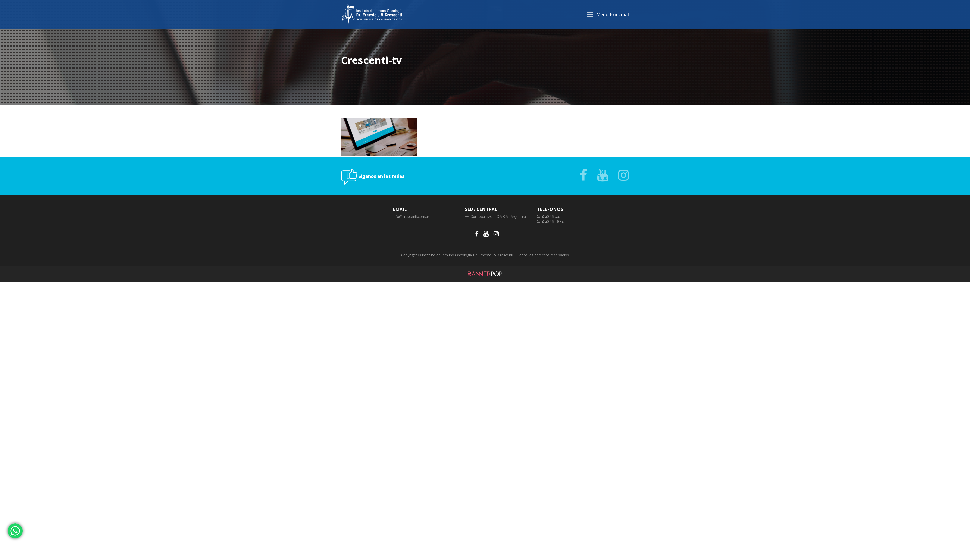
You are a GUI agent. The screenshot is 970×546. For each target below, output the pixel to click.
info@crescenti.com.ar (411, 216)
